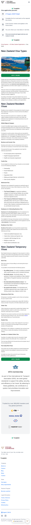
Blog (2, 470)
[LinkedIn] (5, 516)
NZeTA (26, 315)
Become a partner (5, 491)
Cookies (3, 502)
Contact (3, 475)
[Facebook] (2, 516)
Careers (3, 468)
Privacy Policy (4, 500)
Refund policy (4, 505)
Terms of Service (5, 497)
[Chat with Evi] (27, 521)
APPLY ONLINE (15, 75)
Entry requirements (6, 484)
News (2, 473)
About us (3, 466)
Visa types (3, 482)
